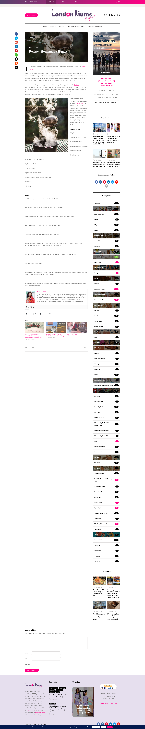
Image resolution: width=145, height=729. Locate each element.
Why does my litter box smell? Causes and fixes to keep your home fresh (113, 617)
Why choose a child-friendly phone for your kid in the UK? (99, 164)
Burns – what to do (72, 334)
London (52, 690)
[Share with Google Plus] (16, 42)
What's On (52, 703)
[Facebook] (26, 307)
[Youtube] (33, 307)
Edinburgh (80, 103)
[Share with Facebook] (16, 34)
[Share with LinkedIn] (16, 46)
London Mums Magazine (76, 26)
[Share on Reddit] (16, 63)
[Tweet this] (16, 38)
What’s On (53, 5)
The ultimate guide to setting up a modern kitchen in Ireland (99, 617)
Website (27, 664)
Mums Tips (108, 5)
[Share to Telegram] (16, 59)
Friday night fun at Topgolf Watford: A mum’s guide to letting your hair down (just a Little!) (113, 593)
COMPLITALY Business (39, 724)
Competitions (43, 5)
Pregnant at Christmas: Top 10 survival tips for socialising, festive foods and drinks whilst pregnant (34, 336)
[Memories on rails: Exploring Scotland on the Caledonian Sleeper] (56, 327)
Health (92, 5)
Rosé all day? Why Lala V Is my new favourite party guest (99, 592)
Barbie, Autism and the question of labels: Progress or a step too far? (113, 139)
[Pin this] (16, 50)
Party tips (59, 690)
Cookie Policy (103, 703)
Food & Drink (69, 5)
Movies (85, 5)
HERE (29, 710)
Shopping (116, 5)
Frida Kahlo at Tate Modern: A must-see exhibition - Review (72, 1)
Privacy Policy (113, 703)
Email (26, 658)
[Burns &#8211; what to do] (77, 327)
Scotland (76, 85)
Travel (61, 5)
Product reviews (54, 692)
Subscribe (32, 15)
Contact (62, 26)
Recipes (32, 37)
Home (45, 26)
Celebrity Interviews (31, 5)
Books (78, 5)
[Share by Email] (16, 67)
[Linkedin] (28, 307)
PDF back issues (40, 712)
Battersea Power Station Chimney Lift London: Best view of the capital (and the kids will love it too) (98, 141)
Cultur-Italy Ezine (95, 26)
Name (26, 653)
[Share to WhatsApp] (16, 55)
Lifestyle (99, 5)
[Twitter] (31, 307)
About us (53, 26)
